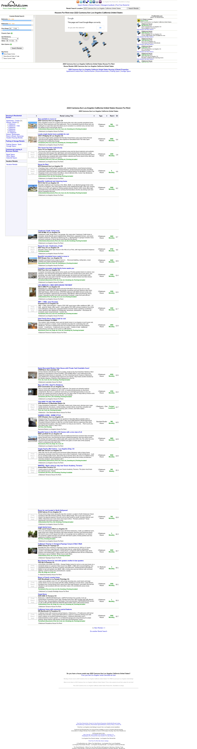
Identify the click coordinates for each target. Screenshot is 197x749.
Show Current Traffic (9, 58)
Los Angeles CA (95, 734)
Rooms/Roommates (102, 71)
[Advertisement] (187, 34)
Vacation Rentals (11, 164)
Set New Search (148, 29)
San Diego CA (111, 735)
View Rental (140, 29)
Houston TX (110, 734)
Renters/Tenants (94, 5)
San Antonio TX (102, 735)
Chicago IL (103, 734)
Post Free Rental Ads (82, 723)
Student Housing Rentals (14, 138)
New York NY (86, 734)
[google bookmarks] (97, 2)
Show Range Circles (9, 54)
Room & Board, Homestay (15, 136)
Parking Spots (115, 71)
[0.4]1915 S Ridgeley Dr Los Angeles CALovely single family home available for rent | (151, 34)
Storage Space (126, 71)
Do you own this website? (76, 28)
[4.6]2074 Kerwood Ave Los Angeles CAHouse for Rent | (149, 49)
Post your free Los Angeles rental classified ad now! (98, 675)
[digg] (93, 2)
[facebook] (84, 2)
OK (100, 28)
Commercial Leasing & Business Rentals (14, 150)
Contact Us (118, 724)
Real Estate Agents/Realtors (98, 724)
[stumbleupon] (90, 2)
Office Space (10, 156)
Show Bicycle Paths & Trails (11, 56)
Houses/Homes (89, 71)
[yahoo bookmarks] (100, 2)
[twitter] (81, 2)
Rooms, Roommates (13, 134)
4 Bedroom (11, 131)
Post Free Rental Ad (122, 5)
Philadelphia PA (86, 735)
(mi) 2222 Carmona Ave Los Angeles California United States (156, 21)
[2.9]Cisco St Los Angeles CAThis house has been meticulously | (148, 41)
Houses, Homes (11, 122)
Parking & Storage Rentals (15, 141)
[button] (86, 35)
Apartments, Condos (13, 121)
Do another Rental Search (98, 631)
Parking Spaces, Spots (14, 144)
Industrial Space (11, 158)
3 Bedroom (11, 129)
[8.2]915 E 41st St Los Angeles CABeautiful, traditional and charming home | (150, 56)
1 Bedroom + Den (14, 126)
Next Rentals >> (99, 628)
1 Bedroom (11, 124)
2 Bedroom (11, 127)
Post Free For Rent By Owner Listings (98, 740)
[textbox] (105, 8)
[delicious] (87, 2)
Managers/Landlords (108, 5)
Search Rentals (83, 5)
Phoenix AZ (94, 735)
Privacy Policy (110, 724)
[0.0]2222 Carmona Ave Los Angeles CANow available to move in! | (149, 26)
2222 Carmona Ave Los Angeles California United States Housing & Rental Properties (98, 69)
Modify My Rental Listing (113, 723)
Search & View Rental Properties (97, 723)
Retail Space (10, 154)
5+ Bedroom (12, 133)
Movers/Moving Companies (83, 724)
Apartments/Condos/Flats (74, 71)
